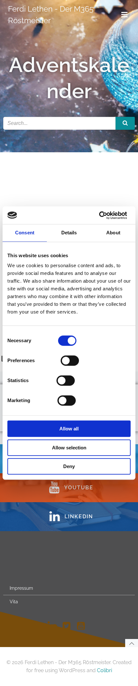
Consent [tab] (24, 232)
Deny (69, 466)
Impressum (21, 588)
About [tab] (113, 232)
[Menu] (124, 14)
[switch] (70, 360)
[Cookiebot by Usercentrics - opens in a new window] (99, 215)
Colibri (104, 670)
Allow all (69, 428)
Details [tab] (69, 232)
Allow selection (69, 447)
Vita (14, 601)
